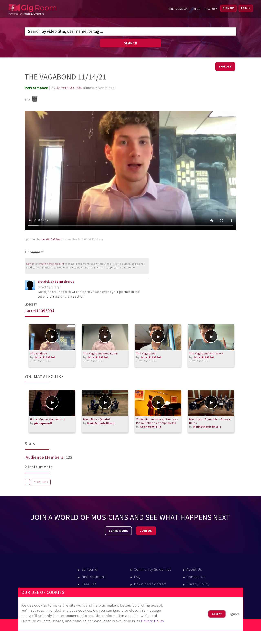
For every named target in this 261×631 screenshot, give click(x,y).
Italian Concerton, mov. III (47, 419)
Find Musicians (179, 9)
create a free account (51, 264)
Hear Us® (211, 9)
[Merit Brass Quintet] (105, 403)
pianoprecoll (43, 423)
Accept (217, 614)
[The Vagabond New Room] (105, 337)
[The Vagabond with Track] (211, 337)
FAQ (137, 576)
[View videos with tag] (27, 482)
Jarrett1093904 (69, 87)
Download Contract (150, 584)
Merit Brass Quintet (96, 419)
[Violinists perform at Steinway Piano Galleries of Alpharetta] (158, 403)
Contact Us (196, 576)
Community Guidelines (152, 569)
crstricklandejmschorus (56, 282)
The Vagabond (146, 353)
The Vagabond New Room (100, 353)
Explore (225, 66)
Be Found (89, 569)
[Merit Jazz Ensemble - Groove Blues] (211, 403)
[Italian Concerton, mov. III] (52, 403)
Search (130, 43)
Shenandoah (38, 353)
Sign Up (228, 8)
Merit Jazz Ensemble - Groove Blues (209, 421)
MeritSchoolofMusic (101, 423)
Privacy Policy (198, 584)
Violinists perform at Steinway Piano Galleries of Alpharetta (157, 421)
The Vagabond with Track (206, 353)
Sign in (30, 264)
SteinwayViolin (150, 426)
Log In (246, 8)
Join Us (146, 531)
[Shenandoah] (52, 337)
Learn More (118, 531)
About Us (194, 569)
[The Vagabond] (158, 337)
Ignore (235, 614)
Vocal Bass (41, 482)
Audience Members (44, 457)
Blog (197, 9)
